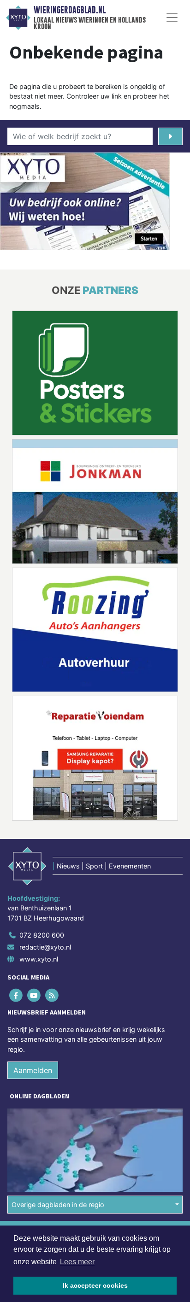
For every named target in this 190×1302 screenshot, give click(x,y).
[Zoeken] (170, 136)
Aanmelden (32, 1070)
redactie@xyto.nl (45, 947)
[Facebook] (16, 995)
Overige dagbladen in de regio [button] (58, 1204)
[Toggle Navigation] (172, 17)
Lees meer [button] (77, 1262)
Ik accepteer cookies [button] (95, 1285)
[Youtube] (34, 995)
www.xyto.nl (38, 959)
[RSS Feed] (52, 995)
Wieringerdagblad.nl (70, 10)
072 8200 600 (41, 935)
